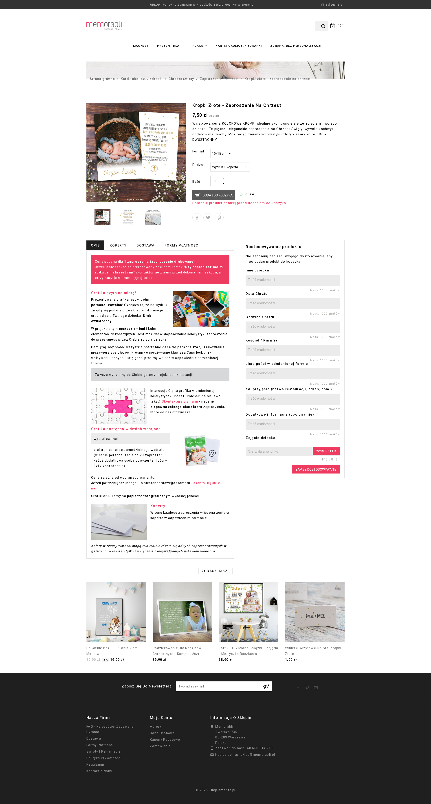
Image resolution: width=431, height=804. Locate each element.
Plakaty (199, 45)
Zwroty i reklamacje (103, 751)
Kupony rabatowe (165, 739)
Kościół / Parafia (261, 340)
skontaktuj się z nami (153, 272)
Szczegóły (116, 632)
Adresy (156, 726)
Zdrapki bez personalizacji (295, 45)
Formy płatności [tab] (182, 245)
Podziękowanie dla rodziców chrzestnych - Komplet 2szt (177, 651)
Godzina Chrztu (260, 317)
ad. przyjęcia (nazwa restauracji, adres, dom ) (289, 389)
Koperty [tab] (118, 245)
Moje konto (161, 717)
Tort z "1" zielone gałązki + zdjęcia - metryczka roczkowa (248, 651)
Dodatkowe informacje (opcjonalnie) (280, 414)
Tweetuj (208, 217)
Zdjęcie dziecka (260, 438)
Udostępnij (197, 217)
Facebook (299, 686)
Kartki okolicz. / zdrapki (239, 45)
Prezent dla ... (170, 45)
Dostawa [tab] (145, 245)
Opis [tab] (95, 245)
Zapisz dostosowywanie (316, 469)
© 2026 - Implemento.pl (215, 790)
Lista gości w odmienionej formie (277, 364)
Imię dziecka (257, 270)
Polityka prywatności (104, 758)
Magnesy (141, 45)
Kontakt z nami (99, 771)
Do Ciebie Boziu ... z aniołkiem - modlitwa (113, 651)
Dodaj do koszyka (218, 195)
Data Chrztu (257, 294)
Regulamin (95, 764)
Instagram (316, 686)
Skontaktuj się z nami (180, 401)
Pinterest (219, 217)
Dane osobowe (162, 733)
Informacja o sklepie (230, 717)
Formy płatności (100, 745)
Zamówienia (160, 746)
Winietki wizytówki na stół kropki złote (313, 651)
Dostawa (93, 738)
